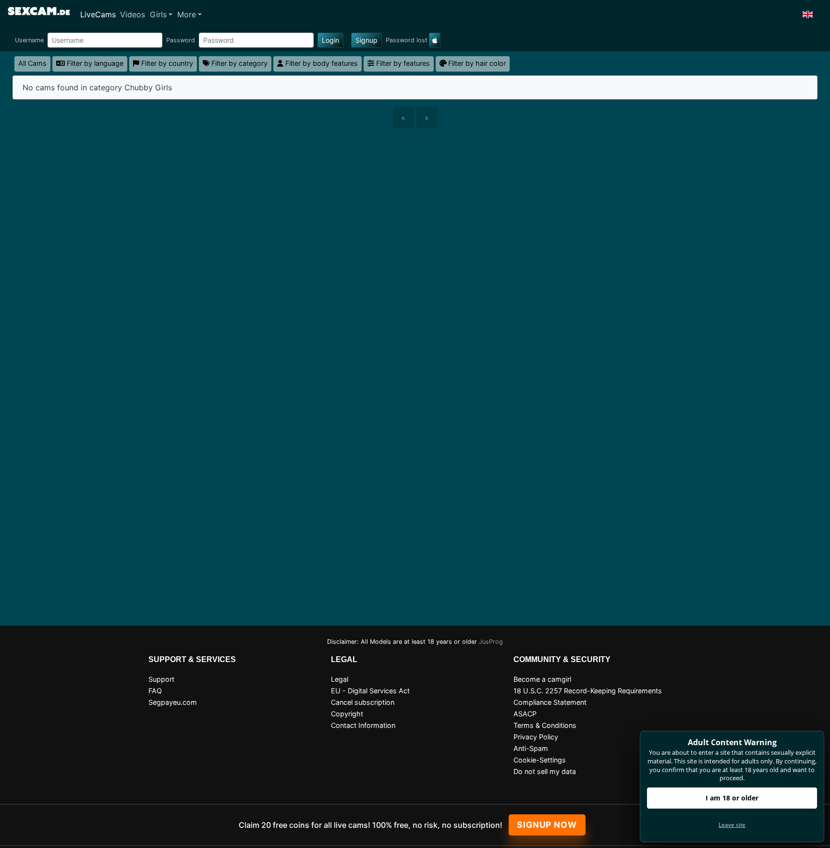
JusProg (491, 641)
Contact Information (363, 725)
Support (161, 679)
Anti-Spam (530, 748)
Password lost (406, 40)
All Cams (32, 63)
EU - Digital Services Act (370, 691)
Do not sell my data (544, 771)
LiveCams (98, 14)
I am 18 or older (732, 797)
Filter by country (166, 63)
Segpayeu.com (172, 702)
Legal (339, 679)
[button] (807, 14)
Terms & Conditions (544, 725)
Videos (132, 14)
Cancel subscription (362, 702)
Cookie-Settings (539, 760)
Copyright (347, 714)
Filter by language (94, 63)
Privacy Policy (535, 737)
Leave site (732, 824)
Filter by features (402, 63)
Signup (366, 40)
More (186, 14)
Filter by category (238, 63)
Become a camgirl (542, 679)
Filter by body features (320, 63)
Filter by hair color (476, 63)
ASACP (525, 714)
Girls (158, 14)
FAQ (155, 691)
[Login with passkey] (434, 40)
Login (330, 40)
